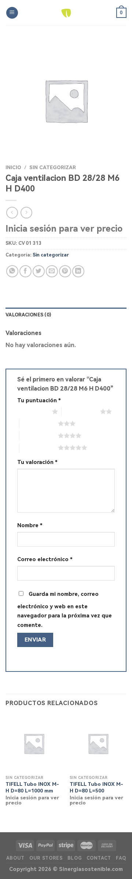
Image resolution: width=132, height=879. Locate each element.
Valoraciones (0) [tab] (28, 314)
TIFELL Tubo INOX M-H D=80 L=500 (96, 787)
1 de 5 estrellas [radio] (33, 411)
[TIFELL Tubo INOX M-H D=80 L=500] (98, 743)
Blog (74, 858)
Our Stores (45, 858)
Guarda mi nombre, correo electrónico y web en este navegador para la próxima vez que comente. (64, 609)
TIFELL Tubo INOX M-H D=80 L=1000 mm (32, 787)
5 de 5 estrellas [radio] (38, 447)
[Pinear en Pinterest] (65, 271)
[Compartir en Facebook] (25, 271)
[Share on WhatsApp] (12, 271)
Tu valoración (37, 462)
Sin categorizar (52, 167)
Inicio (13, 167)
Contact (99, 858)
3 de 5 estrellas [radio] (38, 423)
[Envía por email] (52, 271)
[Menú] (12, 13)
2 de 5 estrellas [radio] (81, 411)
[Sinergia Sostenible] (66, 13)
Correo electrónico (45, 559)
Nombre (30, 525)
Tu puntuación (39, 400)
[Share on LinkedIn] (78, 271)
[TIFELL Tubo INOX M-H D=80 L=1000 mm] (34, 743)
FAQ (121, 858)
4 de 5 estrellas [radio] (38, 435)
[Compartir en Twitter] (39, 271)
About (15, 858)
